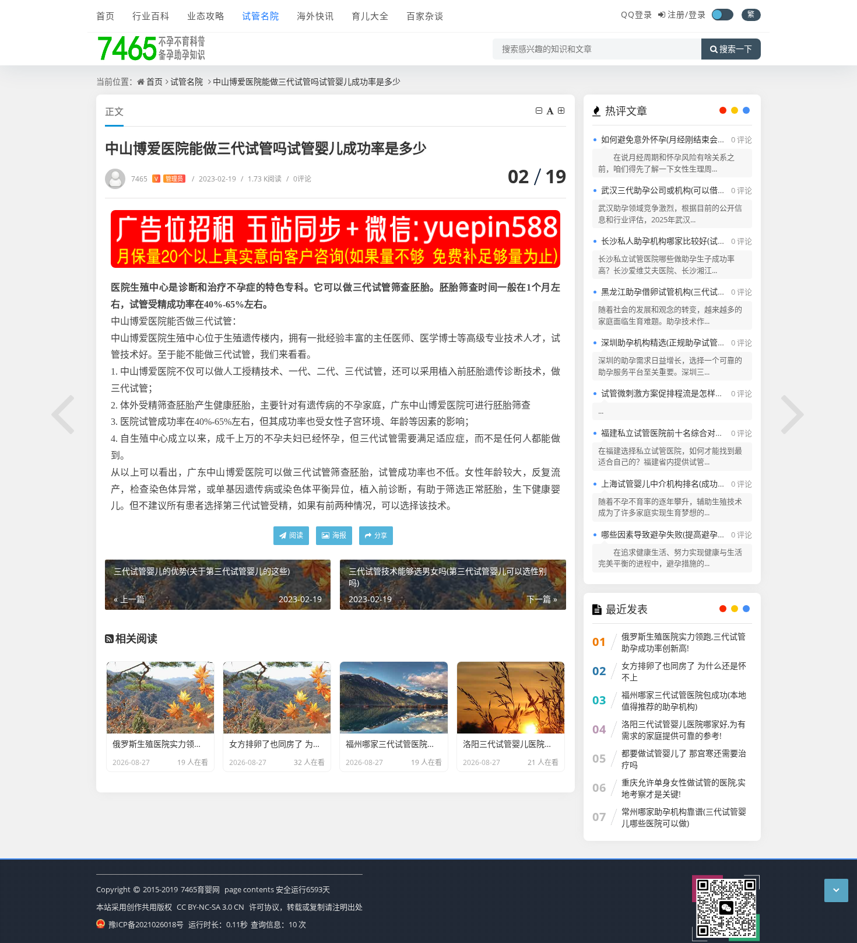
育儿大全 (370, 16)
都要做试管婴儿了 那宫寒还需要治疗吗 (683, 759)
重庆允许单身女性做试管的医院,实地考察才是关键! (683, 788)
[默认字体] (551, 110)
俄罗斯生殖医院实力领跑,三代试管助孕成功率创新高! (683, 642)
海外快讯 (315, 16)
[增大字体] (562, 110)
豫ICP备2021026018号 (145, 924)
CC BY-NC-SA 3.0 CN (210, 907)
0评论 (298, 179)
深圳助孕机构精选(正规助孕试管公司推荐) (677, 342)
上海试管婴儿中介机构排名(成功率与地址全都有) (689, 483)
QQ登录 (636, 14)
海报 (338, 535)
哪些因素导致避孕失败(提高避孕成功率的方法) (685, 534)
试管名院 (260, 16)
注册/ (678, 14)
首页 (105, 16)
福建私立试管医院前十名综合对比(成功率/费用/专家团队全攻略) (716, 432)
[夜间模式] (722, 14)
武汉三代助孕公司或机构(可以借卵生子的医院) (685, 189)
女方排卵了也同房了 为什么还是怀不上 (683, 671)
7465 (157, 179)
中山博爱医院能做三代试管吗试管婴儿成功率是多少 (307, 81)
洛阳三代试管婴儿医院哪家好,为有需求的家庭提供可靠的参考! (683, 729)
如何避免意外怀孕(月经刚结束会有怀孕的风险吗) (689, 139)
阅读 (295, 535)
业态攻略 (205, 16)
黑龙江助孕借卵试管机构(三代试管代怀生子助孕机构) (697, 291)
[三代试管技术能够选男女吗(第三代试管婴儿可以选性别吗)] (794, 412)
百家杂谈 (425, 16)
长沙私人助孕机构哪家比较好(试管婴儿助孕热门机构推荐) (705, 240)
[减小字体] (540, 110)
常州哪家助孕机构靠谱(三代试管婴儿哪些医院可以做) (683, 817)
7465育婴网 (200, 889)
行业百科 (151, 16)
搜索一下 (735, 49)
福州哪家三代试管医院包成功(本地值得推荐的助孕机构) (683, 700)
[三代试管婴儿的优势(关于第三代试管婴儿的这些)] (63, 412)
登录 (697, 14)
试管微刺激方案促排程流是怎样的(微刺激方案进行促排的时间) (713, 393)
